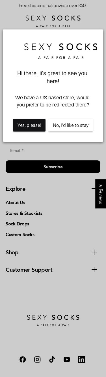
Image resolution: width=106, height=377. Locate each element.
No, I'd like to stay (70, 125)
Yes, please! (29, 125)
